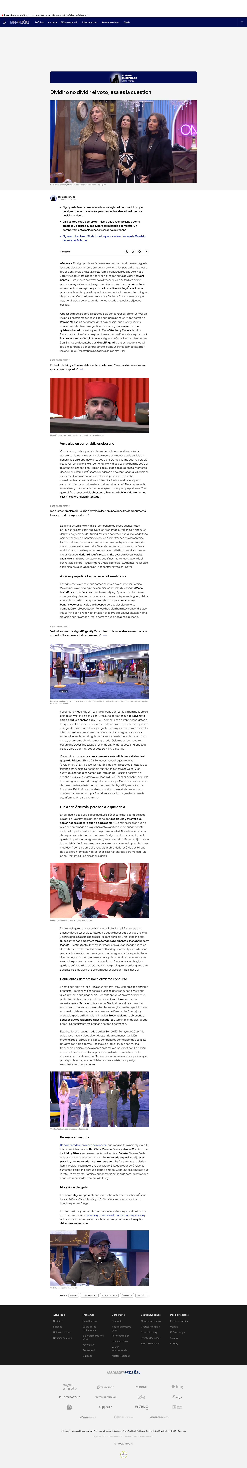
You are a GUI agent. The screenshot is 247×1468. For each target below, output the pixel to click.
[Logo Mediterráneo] (159, 1417)
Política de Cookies (144, 1431)
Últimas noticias (61, 1332)
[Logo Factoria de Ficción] (105, 1397)
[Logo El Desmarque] (69, 1397)
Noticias (57, 1320)
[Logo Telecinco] (105, 1387)
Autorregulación (120, 1335)
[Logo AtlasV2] (87, 1417)
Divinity (174, 1343)
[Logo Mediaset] (123, 1374)
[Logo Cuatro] (141, 1387)
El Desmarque (177, 1332)
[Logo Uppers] (105, 1407)
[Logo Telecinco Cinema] (141, 1407)
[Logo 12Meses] (177, 1407)
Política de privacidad (102, 1431)
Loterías (57, 1326)
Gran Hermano (90, 1320)
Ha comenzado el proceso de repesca (83, 1145)
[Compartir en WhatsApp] (126, 251)
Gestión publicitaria (162, 1431)
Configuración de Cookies (124, 1431)
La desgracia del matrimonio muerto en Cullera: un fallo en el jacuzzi (63, 15)
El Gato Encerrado (66, 197)
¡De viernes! (88, 1350)
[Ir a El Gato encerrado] (123, 77)
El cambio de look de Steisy (16, 15)
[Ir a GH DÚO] (19, 22)
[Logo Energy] (177, 1397)
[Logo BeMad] (70, 1407)
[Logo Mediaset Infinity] (70, 1387)
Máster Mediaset (121, 1355)
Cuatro (174, 1337)
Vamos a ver (88, 1344)
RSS (174, 1431)
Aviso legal (65, 1431)
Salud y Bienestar (150, 1343)
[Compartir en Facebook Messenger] (139, 251)
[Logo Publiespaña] (123, 1417)
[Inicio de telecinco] (4, 22)
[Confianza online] (123, 1457)
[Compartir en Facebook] (146, 251)
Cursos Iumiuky (149, 1332)
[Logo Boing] (141, 1397)
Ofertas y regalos (150, 1326)
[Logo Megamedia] (125, 1444)
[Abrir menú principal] (242, 22)
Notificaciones (120, 1341)
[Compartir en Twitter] (133, 251)
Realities (73, 1295)
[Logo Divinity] (177, 1387)
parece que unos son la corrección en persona (115, 1215)
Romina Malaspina (109, 1295)
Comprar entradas (151, 1320)
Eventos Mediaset (150, 1337)
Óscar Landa (127, 1295)
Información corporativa (82, 1431)
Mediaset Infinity (179, 1320)
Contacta (117, 1320)
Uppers (174, 1326)
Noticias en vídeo (62, 1337)
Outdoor (87, 1355)
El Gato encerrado (89, 1295)
